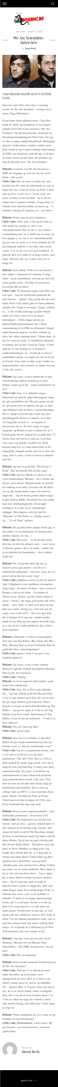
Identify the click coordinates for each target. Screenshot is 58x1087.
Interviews (20, 31)
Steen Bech (30, 48)
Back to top (26, 1081)
